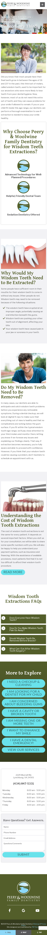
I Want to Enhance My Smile (23, 732)
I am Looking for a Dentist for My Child (23, 693)
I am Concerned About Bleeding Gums (24, 703)
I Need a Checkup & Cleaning (23, 683)
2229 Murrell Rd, (23, 776)
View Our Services (23, 749)
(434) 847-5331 (23, 783)
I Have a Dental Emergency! (23, 742)
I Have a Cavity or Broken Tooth (23, 712)
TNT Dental (36, 927)
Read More (12, 572)
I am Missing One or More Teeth (23, 722)
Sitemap (36, 924)
